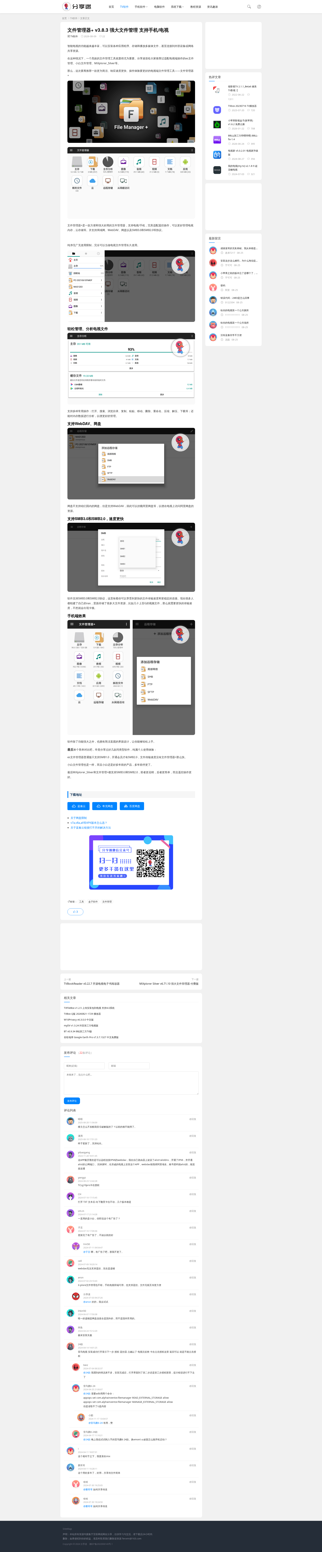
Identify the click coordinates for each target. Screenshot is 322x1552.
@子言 (86, 1251)
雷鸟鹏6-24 (89, 1386)
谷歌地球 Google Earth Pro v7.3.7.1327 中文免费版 (91, 1037)
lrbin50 (82, 1310)
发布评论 (72, 1100)
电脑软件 (159, 7)
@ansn (87, 1301)
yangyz (82, 1177)
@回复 (192, 1119)
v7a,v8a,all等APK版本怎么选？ (89, 823)
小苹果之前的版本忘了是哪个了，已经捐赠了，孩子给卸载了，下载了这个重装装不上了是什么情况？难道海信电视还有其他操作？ (239, 273)
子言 (80, 1227)
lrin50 (86, 1244)
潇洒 (80, 1135)
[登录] (259, 7)
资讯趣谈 (212, 7)
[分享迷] (77, 10)
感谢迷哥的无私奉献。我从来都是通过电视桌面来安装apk (239, 248)
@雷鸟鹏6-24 (96, 1422)
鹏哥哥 (81, 1465)
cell (80, 1260)
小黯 (91, 1415)
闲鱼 (80, 1327)
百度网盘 (134, 806)
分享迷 (86, 1294)
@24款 (87, 1372)
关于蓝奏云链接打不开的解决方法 (91, 827)
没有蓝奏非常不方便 (231, 335)
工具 (81, 901)
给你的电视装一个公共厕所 (235, 310)
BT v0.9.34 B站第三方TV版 (78, 1031)
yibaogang (84, 1152)
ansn (81, 1277)
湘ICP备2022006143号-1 (101, 1544)
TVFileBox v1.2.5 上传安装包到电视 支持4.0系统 (89, 1007)
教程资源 (195, 7)
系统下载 (176, 7)
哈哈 (85, 1481)
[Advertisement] (131, 946)
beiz (85, 1365)
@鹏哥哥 (88, 1489)
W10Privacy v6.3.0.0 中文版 (79, 1019)
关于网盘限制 (79, 818)
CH (79, 1194)
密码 (223, 285)
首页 (111, 7)
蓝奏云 (81, 806)
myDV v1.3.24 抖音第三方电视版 (81, 1025)
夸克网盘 (107, 806)
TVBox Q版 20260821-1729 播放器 (82, 1013)
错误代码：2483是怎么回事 (235, 297)
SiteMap (67, 1528)
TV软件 (124, 7)
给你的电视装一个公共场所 (235, 322)
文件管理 (107, 901)
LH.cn (81, 1210)
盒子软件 (93, 901)
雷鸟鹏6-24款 (90, 1431)
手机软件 (140, 7)
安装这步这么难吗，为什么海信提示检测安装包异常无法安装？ (239, 260)
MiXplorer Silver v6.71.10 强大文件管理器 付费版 (169, 983)
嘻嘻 (80, 1119)
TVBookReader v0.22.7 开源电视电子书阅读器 (92, 983)
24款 (80, 1344)
